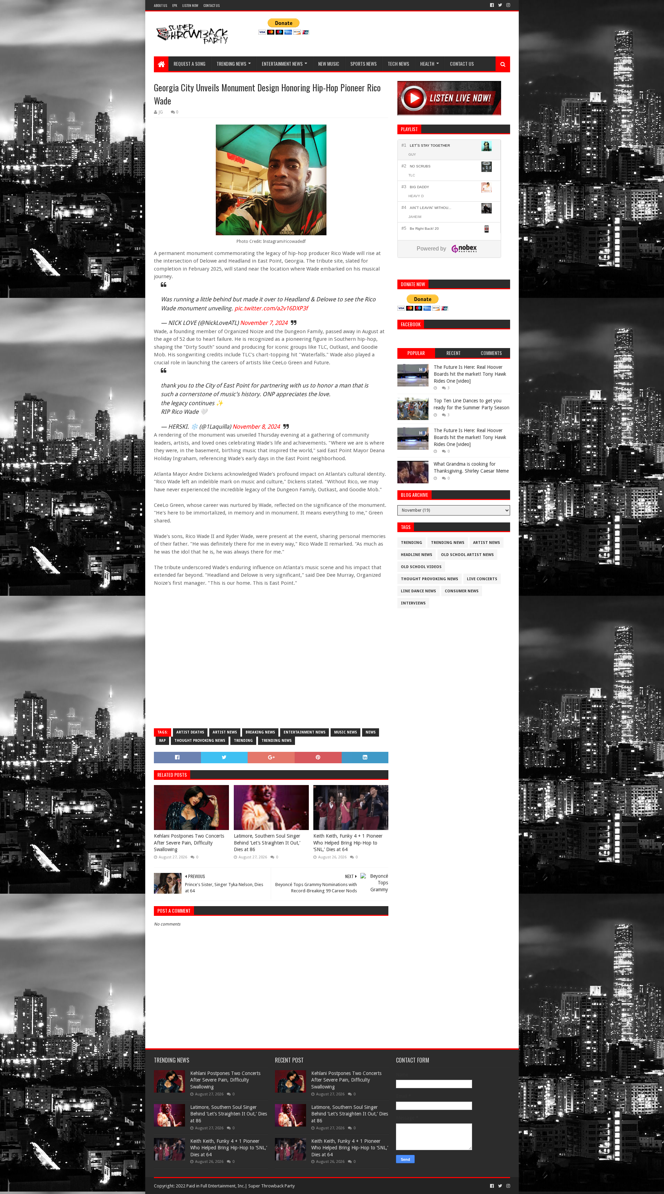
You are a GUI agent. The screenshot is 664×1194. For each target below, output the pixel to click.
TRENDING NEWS (231, 63)
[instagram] (507, 5)
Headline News (416, 555)
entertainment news (304, 732)
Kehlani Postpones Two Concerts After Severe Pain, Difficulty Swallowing (189, 842)
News (371, 732)
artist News (225, 732)
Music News (345, 732)
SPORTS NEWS (363, 63)
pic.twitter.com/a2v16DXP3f (271, 308)
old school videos (421, 567)
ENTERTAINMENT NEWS (282, 63)
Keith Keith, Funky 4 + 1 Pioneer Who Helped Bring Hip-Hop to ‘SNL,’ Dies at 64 (347, 842)
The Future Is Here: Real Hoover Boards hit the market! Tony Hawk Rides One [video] (470, 373)
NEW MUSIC (328, 63)
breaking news (260, 732)
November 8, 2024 (256, 426)
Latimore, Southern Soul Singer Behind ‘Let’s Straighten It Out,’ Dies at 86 (267, 842)
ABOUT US (160, 5)
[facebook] (492, 5)
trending (243, 740)
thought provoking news (199, 740)
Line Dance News (418, 591)
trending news (276, 740)
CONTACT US (211, 5)
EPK (174, 5)
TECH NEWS (398, 63)
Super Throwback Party (271, 1185)
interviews (413, 603)
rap (162, 740)
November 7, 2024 (263, 322)
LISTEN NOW (190, 5)
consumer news (462, 591)
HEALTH (427, 63)
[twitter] (500, 5)
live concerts (482, 579)
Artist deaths (190, 732)
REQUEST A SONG (189, 63)
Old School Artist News (467, 555)
